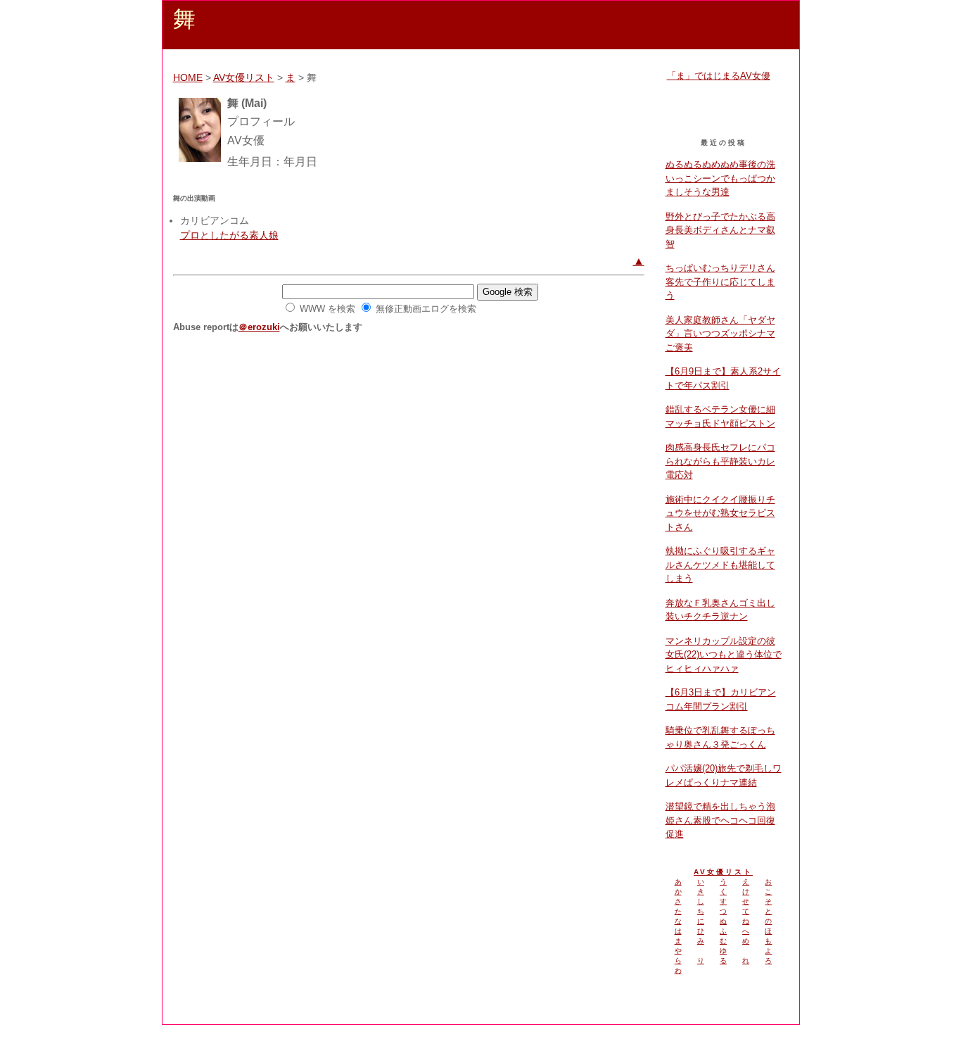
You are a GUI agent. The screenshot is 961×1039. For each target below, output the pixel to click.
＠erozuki (259, 327)
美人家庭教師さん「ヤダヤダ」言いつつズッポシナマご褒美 (720, 334)
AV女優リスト (243, 77)
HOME (188, 77)
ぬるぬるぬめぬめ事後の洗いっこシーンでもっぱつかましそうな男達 (720, 178)
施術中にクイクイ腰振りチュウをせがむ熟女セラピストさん (720, 513)
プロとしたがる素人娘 (229, 235)
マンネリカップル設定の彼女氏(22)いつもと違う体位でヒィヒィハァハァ (724, 655)
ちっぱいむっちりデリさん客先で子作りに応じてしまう (720, 282)
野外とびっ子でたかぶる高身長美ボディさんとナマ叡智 (720, 230)
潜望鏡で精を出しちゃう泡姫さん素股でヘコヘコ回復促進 (720, 820)
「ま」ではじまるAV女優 (718, 75)
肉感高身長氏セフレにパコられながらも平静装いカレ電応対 (720, 461)
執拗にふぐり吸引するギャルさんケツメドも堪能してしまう (720, 565)
